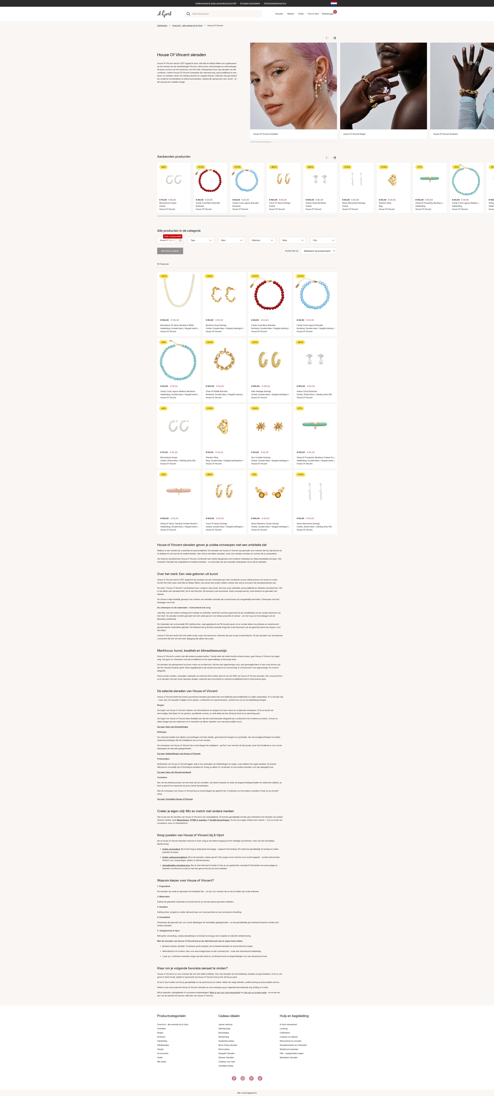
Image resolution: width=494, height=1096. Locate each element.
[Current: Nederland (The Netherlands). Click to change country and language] (334, 3)
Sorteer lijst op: (292, 251)
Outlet (159, 1057)
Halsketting (162, 1041)
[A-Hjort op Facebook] (234, 1079)
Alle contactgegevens (247, 1093)
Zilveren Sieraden (226, 1057)
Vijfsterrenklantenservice (275, 3)
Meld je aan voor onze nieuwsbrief (225, 992)
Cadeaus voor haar (226, 1061)
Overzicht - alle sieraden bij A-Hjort (172, 1024)
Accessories (162, 1053)
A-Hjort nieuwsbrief (288, 1024)
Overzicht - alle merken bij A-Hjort (187, 25)
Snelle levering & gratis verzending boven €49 (216, 3)
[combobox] (226, 13)
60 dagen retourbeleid (250, 3)
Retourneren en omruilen (290, 1041)
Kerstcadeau (224, 1049)
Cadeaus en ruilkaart (289, 1037)
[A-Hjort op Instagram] (242, 1079)
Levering (283, 1028)
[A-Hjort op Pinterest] (251, 1079)
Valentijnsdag (224, 1028)
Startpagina (162, 25)
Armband (161, 1037)
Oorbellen (161, 1028)
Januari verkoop (225, 1024)
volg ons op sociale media (255, 992)
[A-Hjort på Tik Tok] (260, 1079)
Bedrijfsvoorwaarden (289, 1049)
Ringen (160, 1032)
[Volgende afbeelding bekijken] (334, 38)
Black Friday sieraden (227, 1045)
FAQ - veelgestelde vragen (292, 1053)
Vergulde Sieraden (226, 1053)
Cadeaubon (285, 1032)
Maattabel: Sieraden (289, 1057)
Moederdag (223, 1037)
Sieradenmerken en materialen (293, 1045)
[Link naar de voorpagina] (164, 13)
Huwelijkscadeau (226, 1065)
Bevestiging (223, 1032)
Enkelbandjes (163, 1045)
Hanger (160, 1049)
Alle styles (161, 1061)
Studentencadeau (226, 1041)
